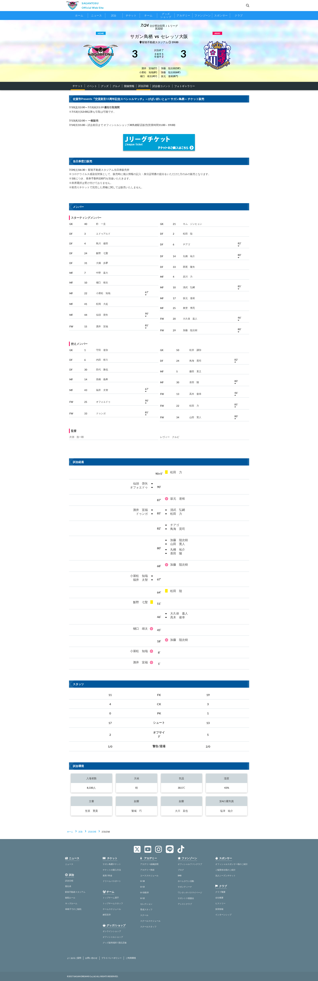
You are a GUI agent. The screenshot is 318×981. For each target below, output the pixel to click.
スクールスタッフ (148, 926)
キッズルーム (71, 903)
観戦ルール (70, 897)
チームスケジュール (112, 909)
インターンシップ (223, 914)
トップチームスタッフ (113, 903)
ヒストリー (220, 903)
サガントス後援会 (186, 898)
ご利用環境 (131, 958)
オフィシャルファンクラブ (190, 864)
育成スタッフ (146, 909)
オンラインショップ (112, 931)
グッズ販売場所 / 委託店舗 (114, 942)
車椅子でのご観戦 (73, 909)
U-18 (142, 881)
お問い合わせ (91, 958)
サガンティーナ (185, 886)
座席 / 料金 (107, 875)
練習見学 (107, 914)
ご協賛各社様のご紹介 (225, 870)
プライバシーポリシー (111, 958)
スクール (144, 915)
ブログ (181, 870)
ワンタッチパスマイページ (190, 892)
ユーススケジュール (149, 875)
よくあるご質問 (74, 958)
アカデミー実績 (147, 870)
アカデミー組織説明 (149, 864)
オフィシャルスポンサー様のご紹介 (231, 864)
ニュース (69, 864)
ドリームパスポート (112, 881)
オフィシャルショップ (113, 937)
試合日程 (92, 831)
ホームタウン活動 (186, 881)
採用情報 (219, 909)
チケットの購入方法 (112, 870)
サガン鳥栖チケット (112, 864)
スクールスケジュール (150, 921)
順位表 (68, 886)
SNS (179, 875)
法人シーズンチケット (225, 875)
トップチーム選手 (111, 897)
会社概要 (219, 897)
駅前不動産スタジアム (75, 892)
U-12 (142, 898)
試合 (81, 831)
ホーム (70, 831)
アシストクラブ (185, 904)
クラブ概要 (220, 892)
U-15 (142, 886)
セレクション (146, 904)
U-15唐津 (144, 892)
